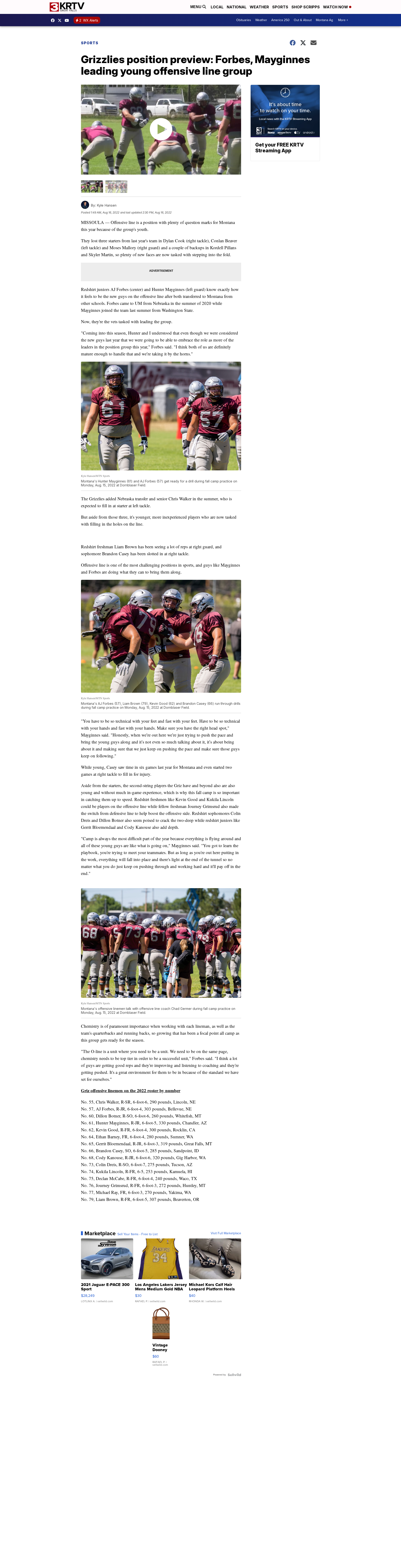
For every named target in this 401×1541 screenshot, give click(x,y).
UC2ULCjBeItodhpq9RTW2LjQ (68, 20)
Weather (259, 7)
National (236, 7)
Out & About (303, 20)
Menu (196, 7)
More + (343, 20)
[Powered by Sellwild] (234, 1374)
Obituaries (243, 20)
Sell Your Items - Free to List (137, 1234)
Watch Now (336, 7)
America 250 (280, 20)
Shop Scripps (305, 7)
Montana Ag (324, 20)
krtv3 (54, 20)
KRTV (61, 20)
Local (217, 7)
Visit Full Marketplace (226, 1233)
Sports (280, 7)
